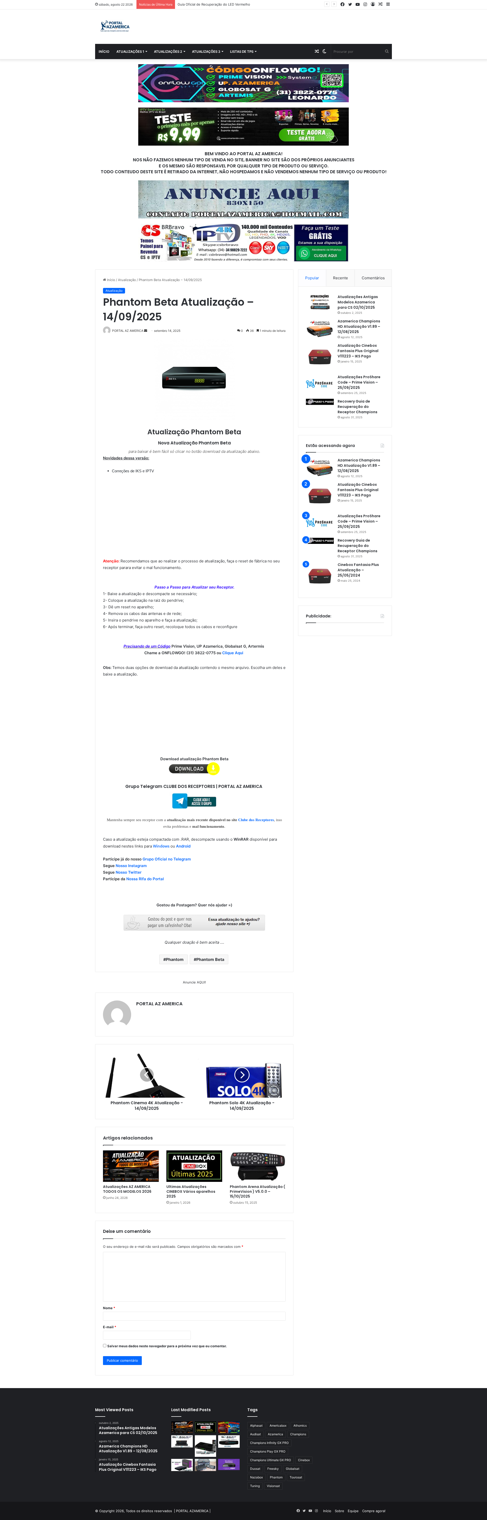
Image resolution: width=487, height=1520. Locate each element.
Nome (109, 1308)
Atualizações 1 (130, 51)
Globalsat (292, 1469)
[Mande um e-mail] (145, 331)
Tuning (255, 1486)
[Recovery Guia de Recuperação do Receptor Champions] (320, 402)
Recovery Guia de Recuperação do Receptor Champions (357, 406)
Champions (298, 1434)
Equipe (353, 1511)
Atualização (127, 280)
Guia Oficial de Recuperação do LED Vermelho (214, 4)
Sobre (339, 1511)
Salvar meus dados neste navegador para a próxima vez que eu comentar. (167, 1346)
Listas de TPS (241, 51)
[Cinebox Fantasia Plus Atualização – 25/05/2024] (320, 576)
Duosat (255, 1469)
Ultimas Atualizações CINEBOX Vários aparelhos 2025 (190, 1191)
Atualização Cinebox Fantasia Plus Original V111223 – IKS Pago (358, 351)
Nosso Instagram (131, 865)
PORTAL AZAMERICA (192, 1511)
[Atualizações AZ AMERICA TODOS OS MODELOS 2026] (131, 1166)
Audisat (255, 1434)
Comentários (373, 277)
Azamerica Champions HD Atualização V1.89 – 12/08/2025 (359, 326)
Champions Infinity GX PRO (269, 1443)
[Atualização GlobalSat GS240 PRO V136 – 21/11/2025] (229, 1464)
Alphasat (256, 1425)
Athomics (300, 1425)
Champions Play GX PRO (267, 1451)
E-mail (109, 1327)
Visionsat (273, 1486)
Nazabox (256, 1477)
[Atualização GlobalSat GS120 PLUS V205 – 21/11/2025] (182, 1441)
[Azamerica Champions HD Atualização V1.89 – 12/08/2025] (320, 328)
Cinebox (304, 1460)
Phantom (175, 959)
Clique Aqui (233, 652)
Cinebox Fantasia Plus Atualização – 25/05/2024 (358, 570)
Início (104, 51)
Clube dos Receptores (256, 820)
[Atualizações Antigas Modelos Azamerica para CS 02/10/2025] (320, 302)
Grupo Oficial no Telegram (167, 859)
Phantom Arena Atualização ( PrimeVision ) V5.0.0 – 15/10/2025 (257, 1191)
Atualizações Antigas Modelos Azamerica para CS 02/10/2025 (358, 302)
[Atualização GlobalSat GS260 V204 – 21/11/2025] (182, 1465)
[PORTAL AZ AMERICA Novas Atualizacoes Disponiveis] (114, 27)
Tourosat (296, 1477)
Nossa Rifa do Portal (145, 878)
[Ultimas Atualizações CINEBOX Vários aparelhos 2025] (194, 1166)
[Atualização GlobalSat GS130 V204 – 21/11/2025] (205, 1465)
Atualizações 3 (206, 51)
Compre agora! (374, 1511)
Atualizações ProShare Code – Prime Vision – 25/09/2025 (359, 382)
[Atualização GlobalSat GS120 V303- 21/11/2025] (205, 1446)
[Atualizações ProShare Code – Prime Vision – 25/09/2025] (320, 383)
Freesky (273, 1469)
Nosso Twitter (129, 872)
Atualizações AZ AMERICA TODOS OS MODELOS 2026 (127, 1189)
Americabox (278, 1425)
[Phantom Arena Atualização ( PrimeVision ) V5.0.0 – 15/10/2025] (258, 1166)
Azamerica (275, 1434)
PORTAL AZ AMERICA (159, 1003)
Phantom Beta (210, 959)
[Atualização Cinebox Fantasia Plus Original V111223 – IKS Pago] (320, 357)
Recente (340, 277)
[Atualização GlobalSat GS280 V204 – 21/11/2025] (229, 1441)
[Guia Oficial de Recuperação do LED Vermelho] (229, 1427)
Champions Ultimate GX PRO (270, 1460)
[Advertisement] (194, 512)
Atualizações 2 (168, 51)
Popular (312, 277)
